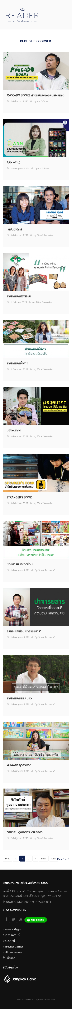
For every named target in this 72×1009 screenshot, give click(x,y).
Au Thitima (42, 101)
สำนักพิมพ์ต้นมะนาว (19, 698)
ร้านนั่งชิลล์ (9, 958)
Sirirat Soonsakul (45, 235)
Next (43, 858)
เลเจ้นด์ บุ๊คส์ (14, 230)
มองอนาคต (14, 430)
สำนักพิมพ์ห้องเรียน (19, 296)
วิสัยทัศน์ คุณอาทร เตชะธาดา (25, 832)
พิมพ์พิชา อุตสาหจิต (19, 765)
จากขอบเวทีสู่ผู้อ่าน (13, 929)
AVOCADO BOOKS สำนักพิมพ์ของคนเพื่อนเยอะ (36, 95)
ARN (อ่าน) (13, 163)
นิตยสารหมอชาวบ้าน (20, 564)
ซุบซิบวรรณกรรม (12, 952)
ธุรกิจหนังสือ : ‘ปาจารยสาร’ (24, 631)
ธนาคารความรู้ (11, 935)
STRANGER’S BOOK (19, 497)
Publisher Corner (13, 947)
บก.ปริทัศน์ (9, 941)
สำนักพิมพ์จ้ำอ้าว (17, 363)
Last (53, 858)
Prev (7, 858)
